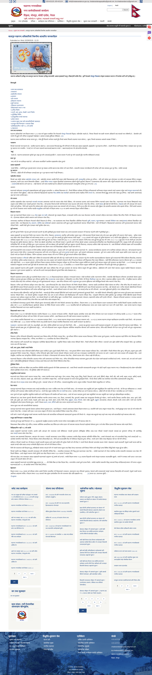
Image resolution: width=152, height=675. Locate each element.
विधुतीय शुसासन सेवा (73, 21)
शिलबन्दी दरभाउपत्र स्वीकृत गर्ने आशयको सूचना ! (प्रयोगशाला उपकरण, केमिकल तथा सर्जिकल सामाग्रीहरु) (92, 582)
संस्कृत (130, 190)
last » (25, 577)
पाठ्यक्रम (13, 325)
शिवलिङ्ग (93, 279)
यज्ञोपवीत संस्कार (31, 179)
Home (10, 30)
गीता (54, 193)
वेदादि (65, 193)
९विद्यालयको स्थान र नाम (18, 108)
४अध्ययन (13, 96)
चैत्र (36, 215)
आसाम (125, 221)
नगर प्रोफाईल (23, 21)
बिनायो (80, 400)
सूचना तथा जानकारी (90, 21)
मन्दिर (25, 258)
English (110, 5)
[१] (62, 136)
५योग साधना (14, 98)
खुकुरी (97, 400)
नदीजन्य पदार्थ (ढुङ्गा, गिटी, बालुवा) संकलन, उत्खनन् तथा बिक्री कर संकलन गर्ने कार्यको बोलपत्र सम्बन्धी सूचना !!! (93, 499)
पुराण (66, 252)
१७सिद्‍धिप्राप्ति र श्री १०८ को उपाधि (22, 126)
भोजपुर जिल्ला (94, 76)
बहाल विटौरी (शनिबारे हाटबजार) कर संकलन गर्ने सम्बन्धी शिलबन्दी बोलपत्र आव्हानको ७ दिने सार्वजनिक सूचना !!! (93, 521)
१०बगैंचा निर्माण (15, 110)
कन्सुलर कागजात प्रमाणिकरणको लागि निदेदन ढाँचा (127, 580)
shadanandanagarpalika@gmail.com (123, 647)
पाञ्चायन (51, 279)
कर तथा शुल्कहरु (15, 596)
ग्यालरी (102, 21)
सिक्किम (113, 221)
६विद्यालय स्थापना (16, 101)
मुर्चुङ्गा (71, 400)
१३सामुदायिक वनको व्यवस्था (19, 117)
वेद (30, 223)
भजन (49, 402)
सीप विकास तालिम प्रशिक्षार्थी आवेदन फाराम (125, 528)
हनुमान (75, 281)
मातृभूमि (39, 208)
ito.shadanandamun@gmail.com (122, 650)
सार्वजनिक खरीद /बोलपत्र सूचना (19, 643)
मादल (75, 400)
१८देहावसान (14, 128)
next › (32, 573)
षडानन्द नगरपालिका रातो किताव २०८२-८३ (22, 505)
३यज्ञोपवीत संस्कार (16, 94)
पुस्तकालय (58, 235)
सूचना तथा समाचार (15, 640)
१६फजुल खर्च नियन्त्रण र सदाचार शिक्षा (22, 123)
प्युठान (98, 221)
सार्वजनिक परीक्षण (83, 649)
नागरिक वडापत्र (49, 646)
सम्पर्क (109, 21)
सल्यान (93, 221)
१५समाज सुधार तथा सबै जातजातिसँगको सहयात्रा (25, 121)
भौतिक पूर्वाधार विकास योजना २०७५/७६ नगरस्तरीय (59, 511)
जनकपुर (81, 179)
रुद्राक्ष (22, 382)
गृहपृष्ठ (13, 21)
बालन (45, 402)
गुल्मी (88, 221)
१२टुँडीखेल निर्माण (16, 114)
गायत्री (15, 433)
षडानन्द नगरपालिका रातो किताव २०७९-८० (22, 568)
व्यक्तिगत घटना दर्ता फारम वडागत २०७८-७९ (125, 551)
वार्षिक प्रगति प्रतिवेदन (85, 640)
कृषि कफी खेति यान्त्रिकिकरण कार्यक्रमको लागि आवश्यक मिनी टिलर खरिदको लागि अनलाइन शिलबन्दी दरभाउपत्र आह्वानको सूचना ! (93, 553)
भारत (33, 202)
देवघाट (101, 204)
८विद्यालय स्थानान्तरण (17, 105)
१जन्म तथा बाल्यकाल (17, 89)
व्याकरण (134, 190)
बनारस (90, 193)
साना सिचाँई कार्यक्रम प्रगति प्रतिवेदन (90, 653)
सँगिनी (54, 402)
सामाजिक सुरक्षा (48, 643)
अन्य (14, 582)
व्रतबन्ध (14, 184)
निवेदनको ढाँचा (48, 649)
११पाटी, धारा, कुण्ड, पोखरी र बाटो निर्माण (23, 112)
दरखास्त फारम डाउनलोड (120, 565)
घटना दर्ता (47, 640)
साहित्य (47, 223)
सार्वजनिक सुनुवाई (83, 646)
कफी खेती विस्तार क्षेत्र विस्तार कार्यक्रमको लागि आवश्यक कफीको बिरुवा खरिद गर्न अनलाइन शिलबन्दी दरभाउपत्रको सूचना (93, 542)
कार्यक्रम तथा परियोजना (46, 21)
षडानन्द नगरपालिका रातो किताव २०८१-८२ (22, 511)
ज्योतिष (58, 193)
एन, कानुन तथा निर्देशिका (17, 646)
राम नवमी (44, 215)
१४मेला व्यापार (15, 119)
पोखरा (120, 204)
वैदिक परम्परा (49, 181)
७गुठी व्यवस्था (15, 103)
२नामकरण (14, 92)
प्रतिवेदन (60, 21)
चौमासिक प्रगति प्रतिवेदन (86, 643)
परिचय (33, 21)
